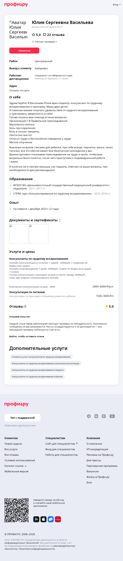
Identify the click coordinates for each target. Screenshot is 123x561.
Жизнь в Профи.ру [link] (98, 477)
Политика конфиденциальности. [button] (37, 548)
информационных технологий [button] (21, 542)
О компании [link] (94, 443)
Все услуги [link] (11, 449)
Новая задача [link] (13, 443)
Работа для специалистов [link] (61, 454)
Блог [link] (89, 482)
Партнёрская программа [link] (102, 466)
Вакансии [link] (93, 471)
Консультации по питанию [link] (27, 292)
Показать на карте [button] (19, 90)
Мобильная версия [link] (16, 471)
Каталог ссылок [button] (14, 466)
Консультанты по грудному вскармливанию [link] (38, 258)
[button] (45, 41)
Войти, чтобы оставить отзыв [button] (26, 336)
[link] (24, 51)
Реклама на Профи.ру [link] (100, 454)
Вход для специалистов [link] (60, 449)
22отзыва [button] (55, 34)
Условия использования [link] (19, 460)
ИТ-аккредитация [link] (97, 449)
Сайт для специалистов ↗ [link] (61, 443)
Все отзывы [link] (11, 454)
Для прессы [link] (94, 460)
